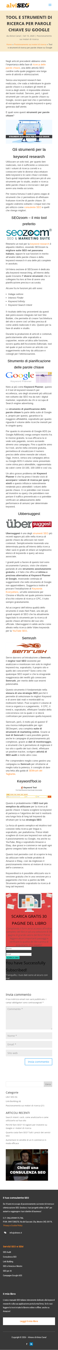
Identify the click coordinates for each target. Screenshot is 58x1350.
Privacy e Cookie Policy (12, 1225)
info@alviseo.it (16, 1233)
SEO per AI (7, 1271)
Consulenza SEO (9, 1257)
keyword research (39, 244)
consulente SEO (32, 207)
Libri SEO (10, 1097)
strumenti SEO (40, 533)
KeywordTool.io (29, 781)
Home (9, 44)
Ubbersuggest (29, 514)
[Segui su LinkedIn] (31, 1344)
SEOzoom (19, 218)
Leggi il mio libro (29, 1321)
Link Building (12, 1101)
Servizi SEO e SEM (13, 1246)
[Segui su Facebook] (26, 1344)
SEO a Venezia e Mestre (12, 1266)
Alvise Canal (15, 36)
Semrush (29, 638)
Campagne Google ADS (12, 1275)
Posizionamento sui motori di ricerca (30, 44)
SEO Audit (7, 1252)
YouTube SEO (19, 631)
